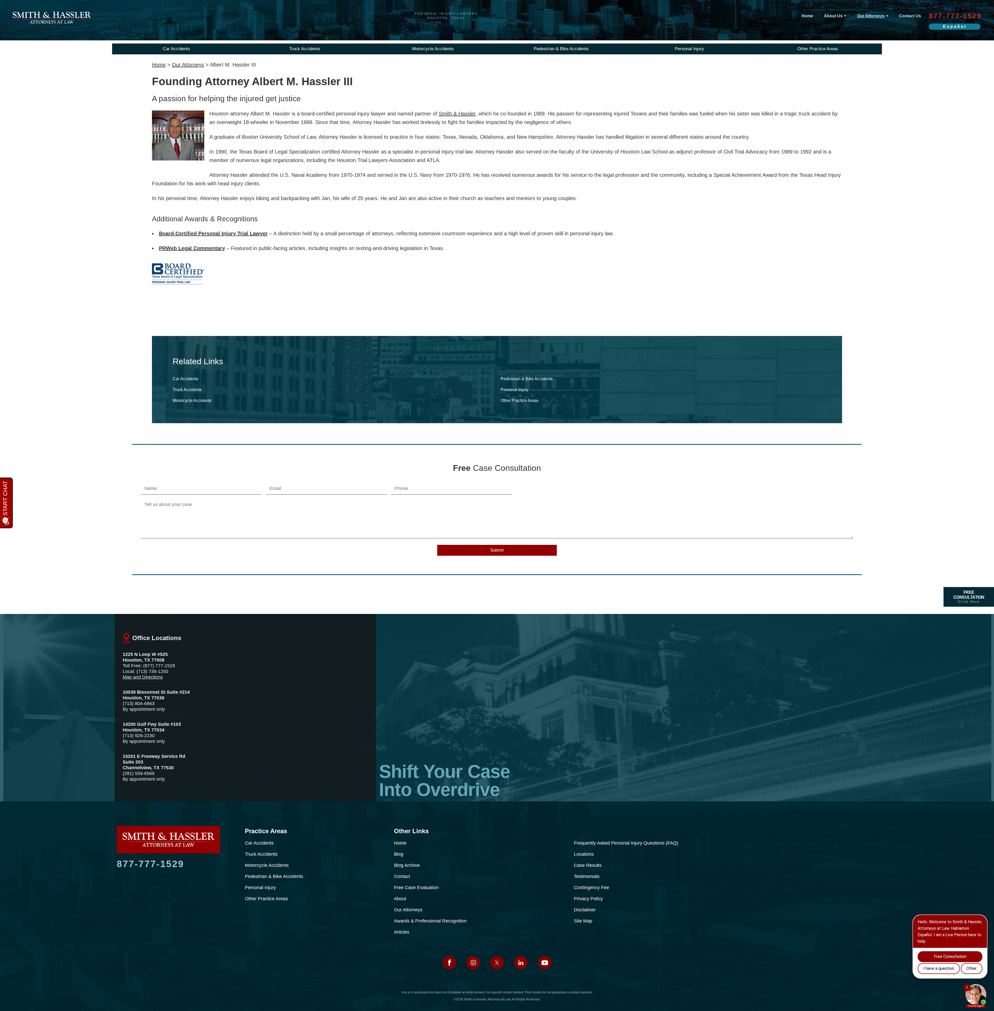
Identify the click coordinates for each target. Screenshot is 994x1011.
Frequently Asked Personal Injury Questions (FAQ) (626, 843)
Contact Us (910, 16)
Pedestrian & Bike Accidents (561, 48)
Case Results (588, 865)
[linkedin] (521, 962)
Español (955, 26)
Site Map (583, 921)
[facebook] (449, 962)
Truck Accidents (304, 48)
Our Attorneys (871, 16)
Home (807, 16)
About (400, 898)
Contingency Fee (591, 887)
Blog (398, 854)
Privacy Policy (588, 898)
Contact (402, 876)
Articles (401, 932)
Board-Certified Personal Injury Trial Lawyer (213, 233)
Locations (584, 854)
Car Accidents (176, 48)
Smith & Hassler (457, 113)
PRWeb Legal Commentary (192, 248)
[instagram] (473, 962)
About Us (833, 16)
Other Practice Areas (817, 48)
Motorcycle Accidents (433, 48)
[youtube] (544, 962)
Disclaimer (585, 909)
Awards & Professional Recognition (430, 921)
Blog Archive (407, 865)
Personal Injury (689, 48)
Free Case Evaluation (416, 887)
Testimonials (587, 876)
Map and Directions (143, 677)
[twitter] (497, 962)
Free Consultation (968, 597)
